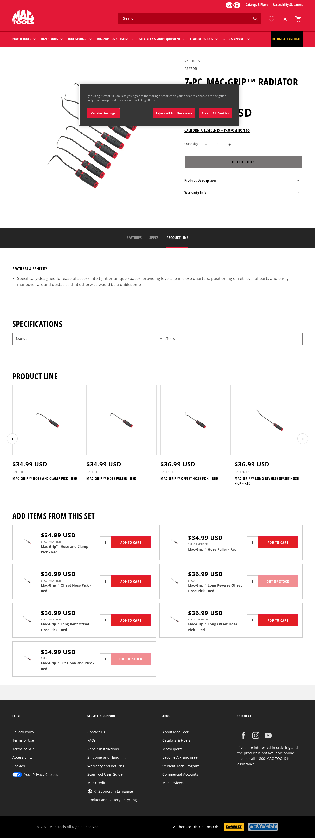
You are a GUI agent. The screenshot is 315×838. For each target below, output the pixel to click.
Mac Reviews (173, 782)
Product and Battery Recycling (112, 799)
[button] (298, 18)
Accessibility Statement (288, 4)
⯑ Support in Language (113, 791)
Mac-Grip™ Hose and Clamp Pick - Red (44, 478)
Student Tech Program (180, 766)
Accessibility (22, 757)
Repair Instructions (103, 749)
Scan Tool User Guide (105, 774)
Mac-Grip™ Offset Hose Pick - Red (189, 478)
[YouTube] (268, 735)
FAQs (91, 740)
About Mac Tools (176, 732)
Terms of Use (23, 740)
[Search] (255, 18)
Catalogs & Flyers (257, 4)
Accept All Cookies (215, 113)
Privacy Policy (23, 732)
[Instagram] (256, 735)
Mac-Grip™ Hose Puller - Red (111, 478)
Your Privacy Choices (41, 774)
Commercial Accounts (180, 774)
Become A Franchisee (180, 757)
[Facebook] (243, 735)
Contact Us (96, 732)
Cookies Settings (103, 113)
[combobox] (189, 18)
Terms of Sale (23, 749)
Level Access (233, 5)
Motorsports (172, 749)
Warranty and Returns (105, 766)
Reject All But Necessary (174, 113)
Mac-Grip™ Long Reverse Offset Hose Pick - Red (267, 481)
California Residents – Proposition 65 (217, 130)
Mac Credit (96, 782)
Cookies (18, 766)
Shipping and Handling (106, 757)
